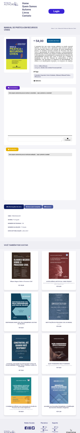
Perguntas (55, 430)
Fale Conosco (44, 427)
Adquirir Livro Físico (53, 40)
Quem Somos (29, 6)
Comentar (67, 140)
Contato (26, 15)
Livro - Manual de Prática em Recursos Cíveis (65, 28)
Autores (26, 9)
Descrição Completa (33, 207)
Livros (25, 12)
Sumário (48, 207)
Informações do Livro (14, 207)
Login (56, 11)
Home (25, 3)
